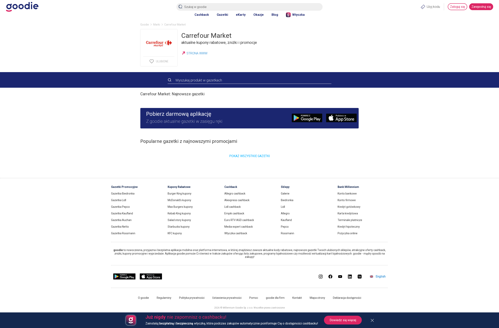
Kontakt (297, 297)
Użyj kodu (433, 7)
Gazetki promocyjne (124, 186)
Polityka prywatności (191, 297)
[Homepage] (22, 7)
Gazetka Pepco (120, 206)
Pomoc (253, 297)
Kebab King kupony (179, 213)
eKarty (241, 15)
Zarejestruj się (481, 7)
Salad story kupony (179, 220)
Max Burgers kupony (180, 206)
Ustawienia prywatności (227, 297)
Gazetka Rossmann (123, 233)
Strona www (197, 53)
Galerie (285, 193)
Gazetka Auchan (121, 220)
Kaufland (286, 220)
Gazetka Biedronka (122, 193)
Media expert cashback (238, 226)
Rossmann (287, 233)
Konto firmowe (347, 200)
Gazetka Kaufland (122, 213)
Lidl (283, 206)
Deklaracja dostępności (347, 297)
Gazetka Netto (120, 226)
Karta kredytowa (348, 213)
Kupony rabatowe (179, 186)
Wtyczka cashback (235, 233)
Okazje (258, 15)
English (381, 276)
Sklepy (285, 186)
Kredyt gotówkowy (349, 206)
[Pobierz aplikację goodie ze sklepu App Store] (151, 278)
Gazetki (222, 15)
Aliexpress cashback (237, 200)
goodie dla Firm (275, 297)
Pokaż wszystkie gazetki (249, 156)
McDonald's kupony (179, 200)
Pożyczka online (347, 233)
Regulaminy (164, 297)
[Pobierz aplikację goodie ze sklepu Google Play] (124, 278)
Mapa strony (317, 297)
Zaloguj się (457, 7)
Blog (275, 15)
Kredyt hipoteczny (349, 226)
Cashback (202, 15)
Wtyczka (298, 15)
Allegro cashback (234, 193)
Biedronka (287, 200)
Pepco (285, 226)
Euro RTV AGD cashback (239, 220)
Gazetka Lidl (118, 200)
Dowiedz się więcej (343, 320)
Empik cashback (234, 213)
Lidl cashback (232, 206)
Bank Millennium (348, 186)
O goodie (143, 297)
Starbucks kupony (179, 226)
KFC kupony (175, 233)
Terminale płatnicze (350, 220)
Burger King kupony (179, 193)
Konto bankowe (347, 193)
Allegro (285, 213)
